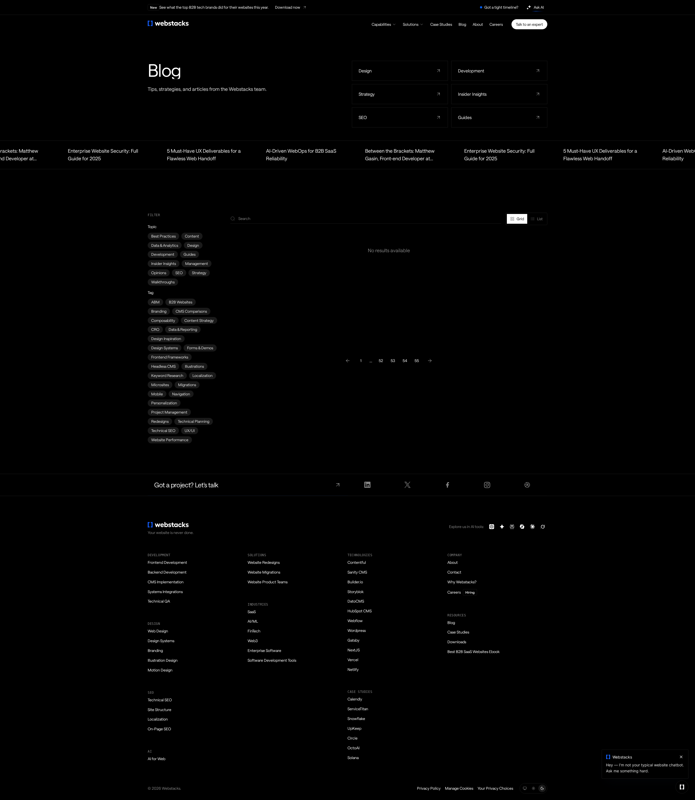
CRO (155, 329)
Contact (454, 572)
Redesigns (160, 421)
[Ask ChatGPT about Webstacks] (491, 526)
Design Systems (164, 347)
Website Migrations (264, 572)
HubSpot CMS (360, 611)
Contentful (357, 562)
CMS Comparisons (191, 311)
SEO (179, 272)
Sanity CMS (357, 572)
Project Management (169, 412)
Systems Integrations (165, 591)
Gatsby (353, 640)
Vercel (353, 659)
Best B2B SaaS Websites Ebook (473, 651)
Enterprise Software (264, 650)
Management (196, 263)
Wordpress (357, 630)
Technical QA (159, 601)
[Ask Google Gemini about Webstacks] (502, 526)
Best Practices (163, 236)
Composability (163, 320)
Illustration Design (163, 660)
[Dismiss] (681, 757)
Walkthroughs (163, 282)
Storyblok (356, 591)
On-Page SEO (159, 729)
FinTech (254, 631)
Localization (202, 375)
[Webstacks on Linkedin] (367, 485)
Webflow (355, 620)
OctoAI (353, 747)
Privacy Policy (429, 788)
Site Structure (159, 709)
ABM (155, 302)
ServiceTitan (358, 708)
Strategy (199, 272)
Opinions (158, 272)
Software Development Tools (272, 660)
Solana (353, 757)
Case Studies (441, 24)
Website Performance (169, 439)
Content (192, 236)
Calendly (355, 699)
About (478, 24)
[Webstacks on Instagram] (487, 485)
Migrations (187, 384)
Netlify (353, 669)
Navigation (181, 394)
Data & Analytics (164, 245)
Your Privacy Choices (495, 788)
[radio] (517, 219)
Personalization (164, 403)
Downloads (456, 641)
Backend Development (167, 572)
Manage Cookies (459, 788)
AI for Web (156, 758)
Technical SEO (163, 430)
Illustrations (194, 366)
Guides (189, 254)
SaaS (252, 611)
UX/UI (190, 430)
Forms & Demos (200, 347)
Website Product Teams (268, 582)
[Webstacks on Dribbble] (527, 485)
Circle (353, 738)
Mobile (157, 394)
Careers (496, 24)
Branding (158, 311)
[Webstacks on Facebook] (447, 485)
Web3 (253, 640)
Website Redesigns (264, 562)
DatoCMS (356, 601)
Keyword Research (167, 375)
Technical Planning (193, 421)
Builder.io (355, 582)
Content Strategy (199, 320)
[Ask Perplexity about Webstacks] (512, 526)
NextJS (354, 650)
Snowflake (356, 718)
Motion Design (160, 670)
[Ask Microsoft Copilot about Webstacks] (522, 526)
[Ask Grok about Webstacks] (542, 526)
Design (193, 245)
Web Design (158, 631)
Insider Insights (163, 263)
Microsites (160, 384)
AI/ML (253, 621)
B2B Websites (180, 302)
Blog (462, 24)
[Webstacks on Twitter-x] (407, 485)
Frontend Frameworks (169, 357)
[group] (526, 219)
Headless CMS (163, 366)
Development (162, 254)
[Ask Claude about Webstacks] (532, 526)
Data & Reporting (183, 329)
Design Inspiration (166, 338)
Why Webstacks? (461, 582)
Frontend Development (167, 562)
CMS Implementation (166, 582)
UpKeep (354, 728)
